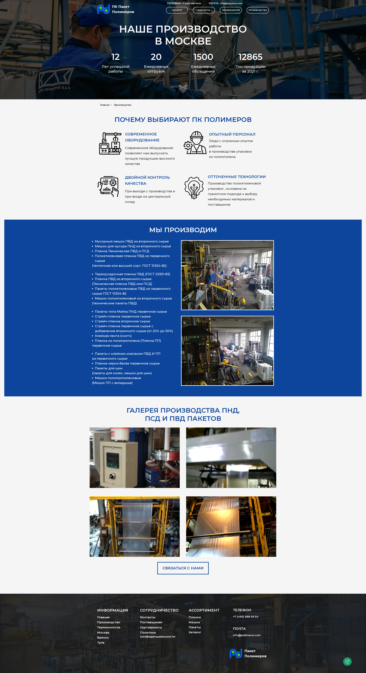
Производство (122, 105)
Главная (105, 105)
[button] (183, 568)
